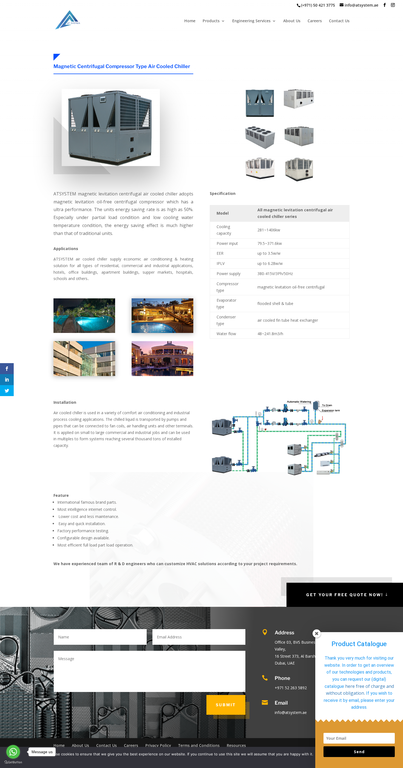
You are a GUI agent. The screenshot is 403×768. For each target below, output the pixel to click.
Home (189, 21)
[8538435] (299, 144)
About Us (291, 21)
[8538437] (299, 107)
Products (211, 21)
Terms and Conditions (199, 745)
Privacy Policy (158, 745)
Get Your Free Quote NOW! (344, 594)
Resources (236, 745)
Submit (226, 704)
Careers (315, 21)
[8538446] (260, 116)
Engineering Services (251, 21)
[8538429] (260, 177)
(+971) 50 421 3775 (318, 5)
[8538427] (299, 180)
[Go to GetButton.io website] (13, 762)
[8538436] (260, 148)
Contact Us (339, 21)
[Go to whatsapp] (13, 752)
